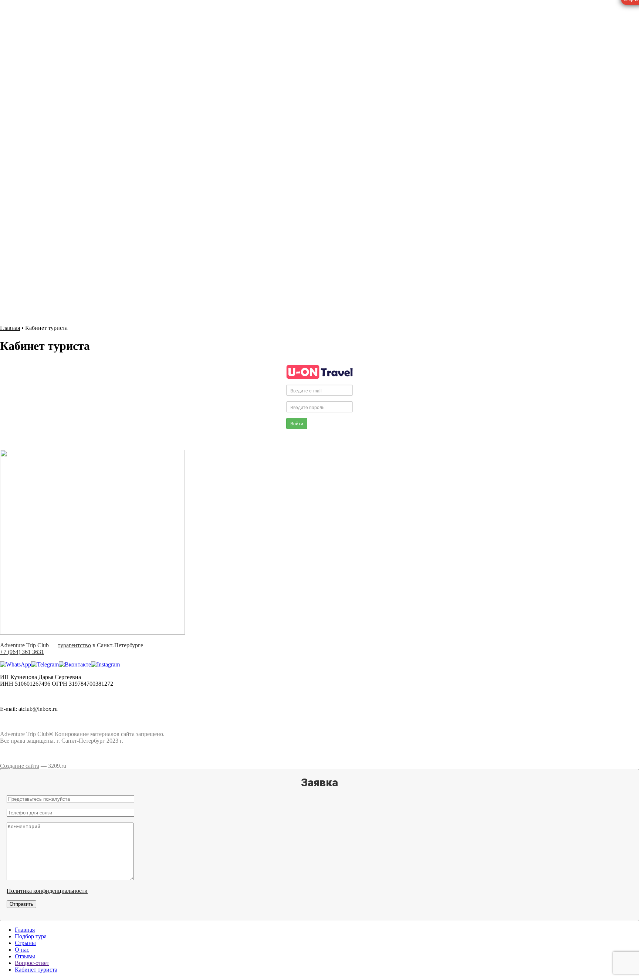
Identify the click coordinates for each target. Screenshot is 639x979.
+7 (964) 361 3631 (22, 245)
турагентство (74, 645)
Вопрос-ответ (32, 284)
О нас (22, 271)
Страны (24, 264)
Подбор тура (31, 257)
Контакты (27, 291)
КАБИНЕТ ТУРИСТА (28, 309)
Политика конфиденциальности (47, 891)
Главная (10, 328)
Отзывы (25, 277)
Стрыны (25, 943)
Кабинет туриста (36, 969)
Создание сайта (19, 766)
